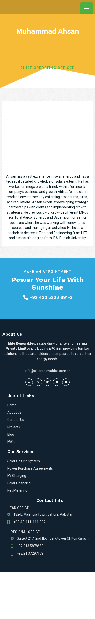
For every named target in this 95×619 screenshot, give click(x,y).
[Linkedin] (56, 382)
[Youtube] (66, 382)
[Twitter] (47, 382)
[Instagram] (38, 382)
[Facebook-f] (29, 382)
